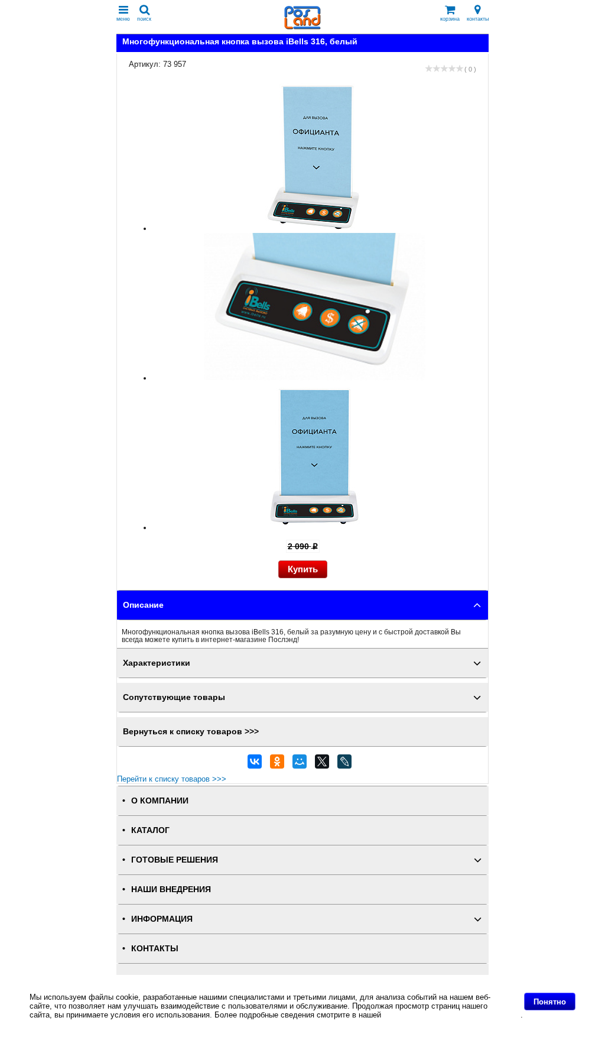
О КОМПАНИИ (159, 800)
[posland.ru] (302, 26)
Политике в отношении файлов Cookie (452, 1014)
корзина (450, 19)
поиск (144, 19)
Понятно (550, 1001)
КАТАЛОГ (150, 830)
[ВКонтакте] (255, 764)
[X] (322, 764)
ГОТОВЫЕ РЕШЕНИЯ (174, 859)
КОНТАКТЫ (154, 948)
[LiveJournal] (344, 764)
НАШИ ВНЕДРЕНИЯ (171, 889)
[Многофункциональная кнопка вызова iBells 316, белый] (314, 228)
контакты (478, 19)
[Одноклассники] (277, 764)
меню (123, 19)
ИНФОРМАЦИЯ (162, 919)
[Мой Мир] (300, 764)
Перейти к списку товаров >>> (171, 778)
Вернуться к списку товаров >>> (191, 731)
